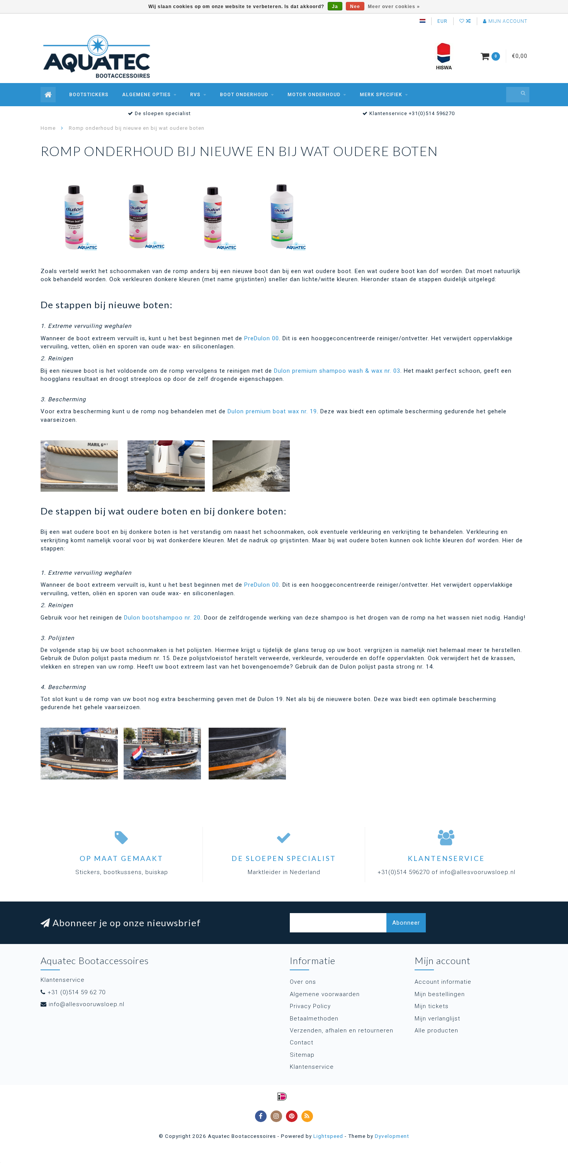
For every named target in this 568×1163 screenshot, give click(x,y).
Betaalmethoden (314, 1018)
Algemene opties (146, 94)
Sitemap (302, 1054)
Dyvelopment (392, 1136)
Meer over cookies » (394, 6)
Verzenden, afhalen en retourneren (341, 1030)
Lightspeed (328, 1136)
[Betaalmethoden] (282, 1096)
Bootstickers (89, 94)
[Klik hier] (145, 216)
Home (48, 128)
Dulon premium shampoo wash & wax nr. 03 (337, 370)
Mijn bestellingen (440, 994)
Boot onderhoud (244, 94)
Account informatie (443, 981)
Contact (301, 1042)
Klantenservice (312, 1066)
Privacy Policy (310, 1006)
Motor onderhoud (313, 94)
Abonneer (406, 922)
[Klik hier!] (75, 216)
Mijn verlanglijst (437, 1018)
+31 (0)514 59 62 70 (76, 992)
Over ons (303, 981)
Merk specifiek (381, 94)
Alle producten (436, 1030)
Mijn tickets (432, 1006)
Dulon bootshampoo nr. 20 (162, 617)
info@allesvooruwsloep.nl (86, 1004)
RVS (195, 94)
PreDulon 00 (261, 338)
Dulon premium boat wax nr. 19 (272, 411)
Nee (355, 6)
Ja (335, 6)
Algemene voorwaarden (325, 994)
